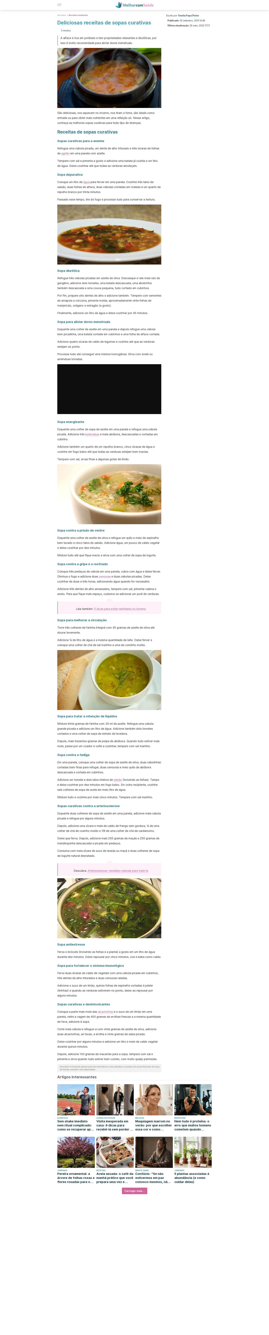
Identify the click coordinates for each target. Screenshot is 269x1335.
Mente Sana (142, 1170)
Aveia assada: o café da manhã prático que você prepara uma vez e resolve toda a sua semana (114, 1178)
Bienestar (179, 1118)
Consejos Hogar (105, 1118)
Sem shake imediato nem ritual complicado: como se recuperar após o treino (75, 1125)
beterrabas (92, 434)
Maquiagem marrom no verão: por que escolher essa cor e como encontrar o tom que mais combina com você (153, 1125)
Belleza (139, 1118)
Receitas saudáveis (78, 15)
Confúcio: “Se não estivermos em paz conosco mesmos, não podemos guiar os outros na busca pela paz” (152, 1178)
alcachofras (105, 1011)
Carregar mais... (135, 1190)
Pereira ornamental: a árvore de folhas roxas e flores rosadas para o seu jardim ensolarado (76, 1178)
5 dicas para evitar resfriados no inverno (120, 608)
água (86, 182)
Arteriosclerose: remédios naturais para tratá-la (118, 870)
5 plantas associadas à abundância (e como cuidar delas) (191, 1178)
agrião (65, 153)
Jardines (62, 1170)
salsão (118, 779)
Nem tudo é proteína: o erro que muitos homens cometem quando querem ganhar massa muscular (192, 1125)
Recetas (100, 1170)
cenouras (105, 576)
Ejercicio (62, 1118)
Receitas (61, 15)
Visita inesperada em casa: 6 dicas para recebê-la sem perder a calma (114, 1125)
